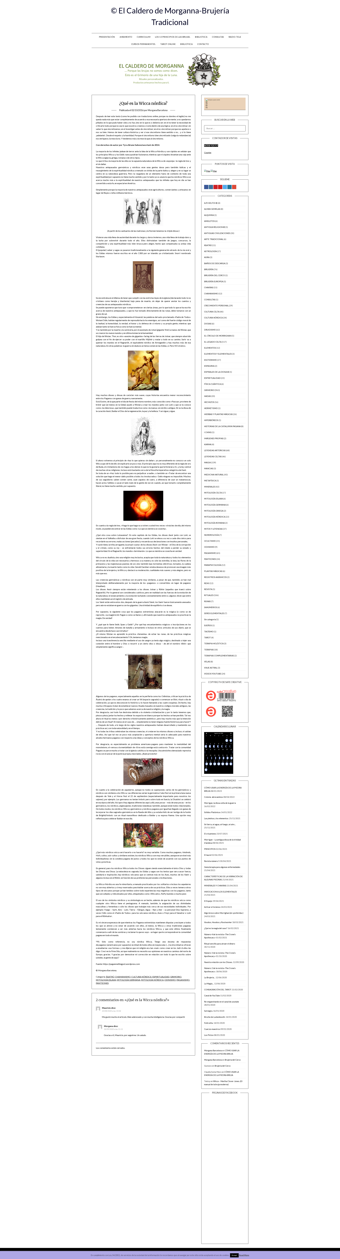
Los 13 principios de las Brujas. (172, 37)
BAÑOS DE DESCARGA (214, 263)
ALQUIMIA (209, 215)
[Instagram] (211, 187)
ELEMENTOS (210, 348)
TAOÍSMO (208, 631)
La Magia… (209, 983)
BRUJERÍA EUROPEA (213, 281)
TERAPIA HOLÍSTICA (214, 643)
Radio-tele (235, 37)
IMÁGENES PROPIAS (213, 438)
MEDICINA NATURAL (214, 474)
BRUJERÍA (208, 269)
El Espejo (208, 901)
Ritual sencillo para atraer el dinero (219, 943)
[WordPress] (229, 187)
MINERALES (209, 486)
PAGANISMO (183, 980)
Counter (207, 152)
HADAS (207, 396)
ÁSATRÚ (110, 976)
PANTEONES (102, 983)
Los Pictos (208, 1035)
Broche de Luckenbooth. (214, 1017)
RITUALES (208, 595)
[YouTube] (220, 187)
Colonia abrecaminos (213, 797)
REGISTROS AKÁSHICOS (215, 577)
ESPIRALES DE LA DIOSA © (216, 372)
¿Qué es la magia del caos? (215, 928)
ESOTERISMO (210, 360)
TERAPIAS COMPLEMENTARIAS (219, 655)
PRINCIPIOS (210, 849)
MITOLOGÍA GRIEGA (213, 511)
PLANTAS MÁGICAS (213, 571)
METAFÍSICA (210, 480)
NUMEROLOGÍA (211, 535)
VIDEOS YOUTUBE (212, 673)
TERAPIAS (209, 649)
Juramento (126, 37)
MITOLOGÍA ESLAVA (106, 980)
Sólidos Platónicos (212, 812)
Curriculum (143, 37)
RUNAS (207, 601)
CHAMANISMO (123, 976)
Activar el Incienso (212, 907)
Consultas (218, 37)
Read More (244, 1255)
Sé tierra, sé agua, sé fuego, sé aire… (220, 824)
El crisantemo (210, 833)
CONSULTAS (209, 299)
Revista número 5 (212, 861)
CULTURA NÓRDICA (141, 976)
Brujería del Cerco (233, 1060)
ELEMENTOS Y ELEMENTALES (218, 354)
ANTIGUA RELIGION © (214, 227)
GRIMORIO (175, 976)
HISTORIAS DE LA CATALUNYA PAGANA (222, 426)
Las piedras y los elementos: (216, 818)
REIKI (206, 583)
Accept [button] (234, 1255)
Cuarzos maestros (212, 1029)
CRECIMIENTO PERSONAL (216, 305)
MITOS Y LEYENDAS (213, 529)
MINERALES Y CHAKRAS (215, 885)
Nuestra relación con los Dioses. (218, 962)
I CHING (208, 432)
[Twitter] (225, 187)
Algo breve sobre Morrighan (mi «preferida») (223, 913)
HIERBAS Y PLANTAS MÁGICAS (218, 414)
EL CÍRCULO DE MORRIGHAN (217, 336)
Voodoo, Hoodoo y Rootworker (218, 922)
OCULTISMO (210, 541)
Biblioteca (201, 37)
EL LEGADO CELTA (212, 342)
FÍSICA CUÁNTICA (212, 384)
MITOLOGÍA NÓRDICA (152, 980)
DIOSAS (207, 323)
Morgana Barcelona (157, 110)
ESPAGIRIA (209, 366)
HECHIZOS (209, 402)
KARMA (207, 444)
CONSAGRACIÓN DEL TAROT (217, 989)
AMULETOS (209, 221)
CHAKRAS (208, 287)
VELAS (207, 661)
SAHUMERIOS (210, 607)
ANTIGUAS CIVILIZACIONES (217, 233)
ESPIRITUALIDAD (160, 976)
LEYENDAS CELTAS (213, 456)
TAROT (207, 637)
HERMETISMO (211, 408)
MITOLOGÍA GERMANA (128, 980)
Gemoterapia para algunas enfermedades (222, 867)
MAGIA (207, 462)
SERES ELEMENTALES (214, 613)
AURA (206, 257)
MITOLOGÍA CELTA (213, 492)
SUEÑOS (208, 625)
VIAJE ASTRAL (210, 667)
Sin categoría (210, 619)
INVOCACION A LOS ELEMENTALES (220, 891)
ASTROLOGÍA (210, 251)
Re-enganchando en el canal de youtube (221, 1001)
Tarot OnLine (168, 44)
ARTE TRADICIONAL (213, 239)
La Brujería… (209, 977)
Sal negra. (208, 1011)
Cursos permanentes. (143, 44)
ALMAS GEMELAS (212, 209)
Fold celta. (208, 1023)
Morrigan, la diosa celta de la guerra (220, 803)
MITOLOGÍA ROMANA (214, 523)
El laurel (207, 855)
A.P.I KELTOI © (210, 203)
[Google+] (234, 187)
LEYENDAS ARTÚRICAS (215, 450)
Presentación (107, 37)
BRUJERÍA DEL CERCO (214, 275)
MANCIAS (208, 468)
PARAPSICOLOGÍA (212, 565)
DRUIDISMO (210, 330)
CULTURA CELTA (211, 311)
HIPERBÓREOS (211, 420)
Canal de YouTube (212, 995)
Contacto (203, 44)
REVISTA (208, 589)
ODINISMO (170, 980)
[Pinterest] (215, 187)
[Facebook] (206, 187)
